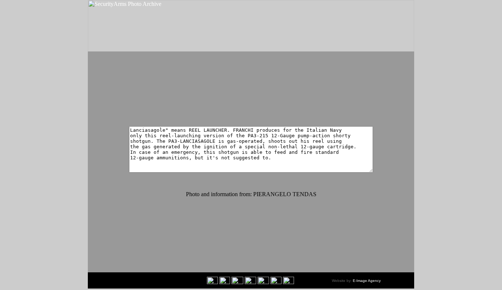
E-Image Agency (367, 281)
